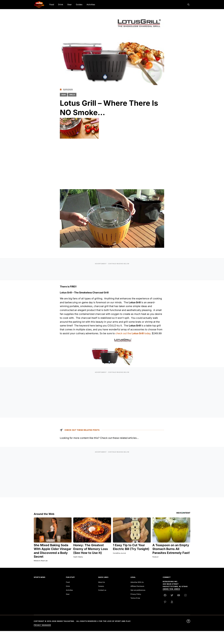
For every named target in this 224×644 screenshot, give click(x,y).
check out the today (132, 333)
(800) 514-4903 (171, 589)
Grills (72, 95)
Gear (63, 95)
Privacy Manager (42, 625)
